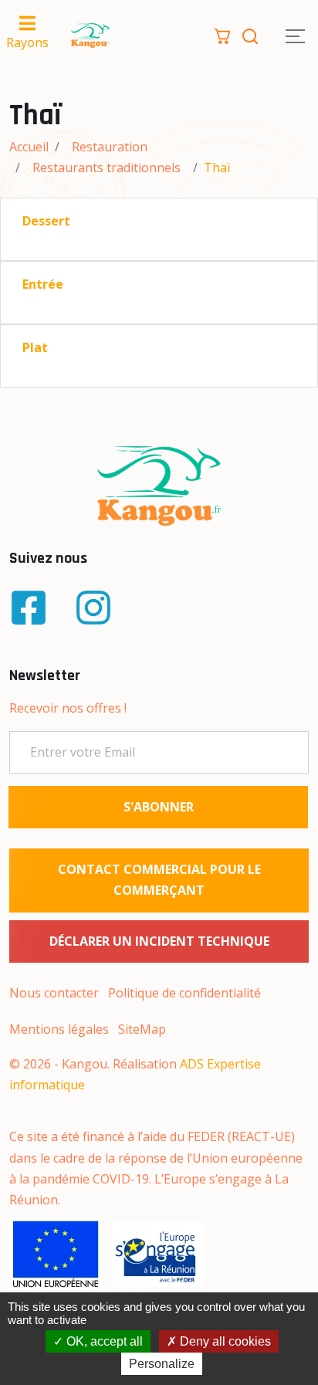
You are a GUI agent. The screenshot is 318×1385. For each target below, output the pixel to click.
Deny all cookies (224, 1341)
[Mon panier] (222, 34)
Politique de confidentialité (184, 992)
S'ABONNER (158, 806)
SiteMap (142, 1029)
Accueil (29, 146)
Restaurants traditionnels (106, 167)
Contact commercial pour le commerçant (159, 880)
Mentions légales (59, 1029)
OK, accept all (103, 1341)
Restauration (109, 146)
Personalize (162, 1363)
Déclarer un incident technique (159, 941)
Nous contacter (54, 992)
